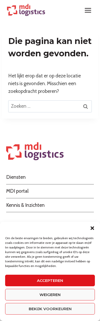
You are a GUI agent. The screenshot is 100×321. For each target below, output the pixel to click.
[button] (92, 228)
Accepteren (50, 280)
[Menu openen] (88, 10)
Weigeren (50, 294)
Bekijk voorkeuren (50, 308)
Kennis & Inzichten (25, 205)
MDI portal (17, 191)
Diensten (16, 177)
